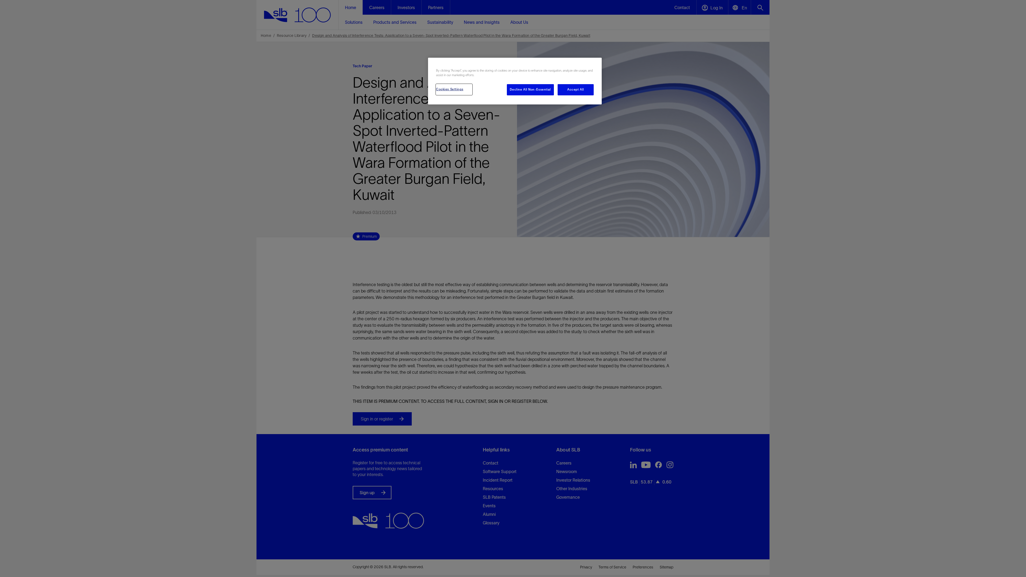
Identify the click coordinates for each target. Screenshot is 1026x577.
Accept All (575, 89)
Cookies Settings (449, 89)
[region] (515, 81)
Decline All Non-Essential (530, 89)
